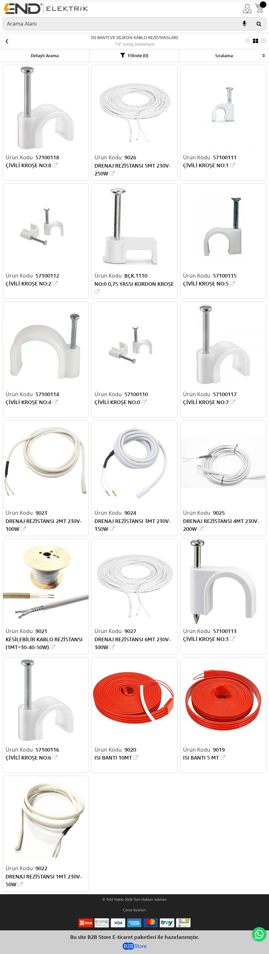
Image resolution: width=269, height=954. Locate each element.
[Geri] (6, 41)
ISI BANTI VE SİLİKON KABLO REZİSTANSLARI (134, 37)
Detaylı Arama (45, 55)
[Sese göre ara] (244, 23)
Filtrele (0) (138, 55)
